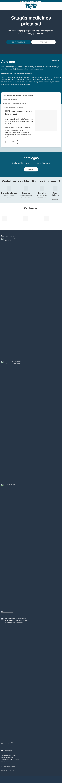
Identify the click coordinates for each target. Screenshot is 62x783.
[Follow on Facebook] (59, 771)
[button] (2, 6)
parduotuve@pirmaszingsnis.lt (19, 624)
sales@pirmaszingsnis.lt (22, 620)
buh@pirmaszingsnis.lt (17, 622)
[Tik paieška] (57, 6)
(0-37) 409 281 (17, 362)
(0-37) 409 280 (11, 484)
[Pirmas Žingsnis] (31, 6)
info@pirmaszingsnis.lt (21, 618)
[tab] (31, 96)
